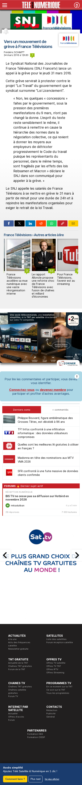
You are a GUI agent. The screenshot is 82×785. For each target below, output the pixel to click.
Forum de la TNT (16, 669)
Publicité (50, 713)
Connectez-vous (22, 390)
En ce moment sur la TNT (59, 686)
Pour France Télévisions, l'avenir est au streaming (63, 279)
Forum (11, 720)
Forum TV (13, 696)
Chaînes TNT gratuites (20, 666)
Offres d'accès (16, 716)
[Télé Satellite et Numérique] (41, 5)
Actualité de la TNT (18, 663)
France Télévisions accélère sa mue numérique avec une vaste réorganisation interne (14, 284)
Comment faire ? (15, 779)
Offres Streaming (55, 672)
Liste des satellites (56, 639)
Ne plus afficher (52, 779)
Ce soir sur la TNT (55, 689)
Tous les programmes (57, 693)
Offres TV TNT (53, 666)
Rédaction (51, 710)
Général (50, 716)
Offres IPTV (52, 669)
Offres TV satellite (55, 663)
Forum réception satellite (59, 642)
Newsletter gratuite (18, 648)
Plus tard (35, 779)
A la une (12, 639)
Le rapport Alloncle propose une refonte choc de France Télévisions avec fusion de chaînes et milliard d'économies (40, 285)
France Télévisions (18, 235)
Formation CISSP (36, 737)
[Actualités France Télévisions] (68, 45)
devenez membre (53, 390)
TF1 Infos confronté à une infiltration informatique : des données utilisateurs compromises (43, 433)
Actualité (13, 713)
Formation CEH (35, 734)
